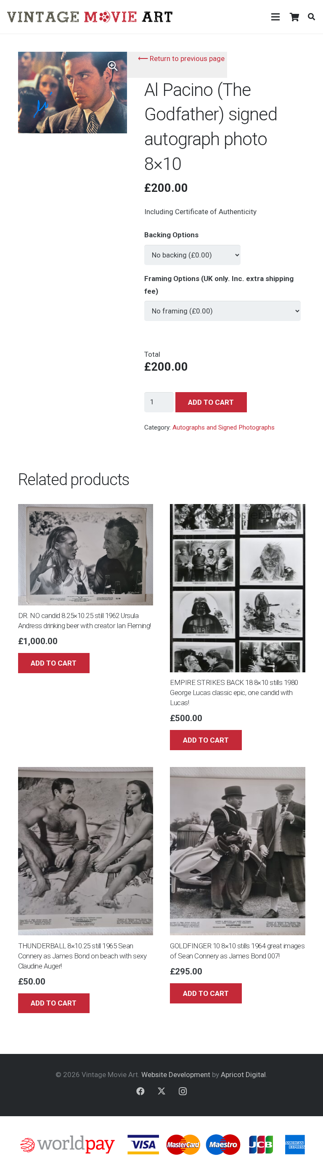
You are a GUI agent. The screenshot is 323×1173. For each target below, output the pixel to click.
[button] (311, 17)
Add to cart (211, 402)
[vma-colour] (89, 17)
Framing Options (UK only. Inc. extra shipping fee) (219, 284)
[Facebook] (140, 1091)
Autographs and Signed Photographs (223, 427)
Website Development (175, 1074)
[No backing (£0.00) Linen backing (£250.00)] (192, 251)
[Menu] (275, 16)
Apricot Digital (243, 1074)
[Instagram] (182, 1091)
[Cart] (294, 17)
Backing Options (171, 235)
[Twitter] (161, 1091)
